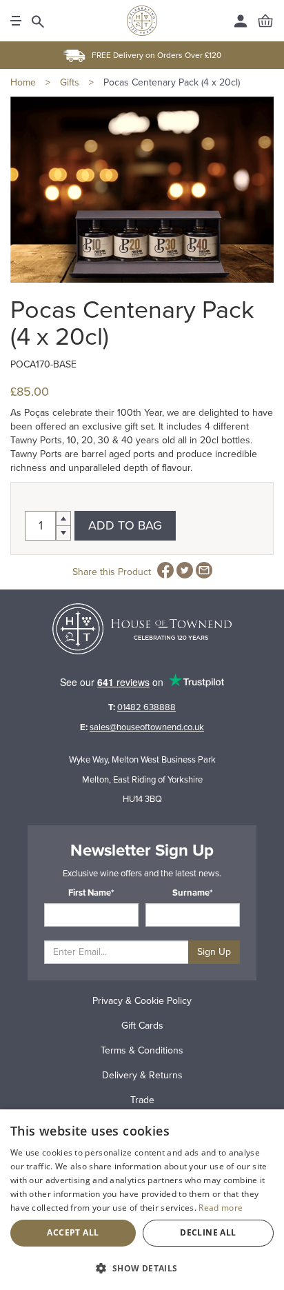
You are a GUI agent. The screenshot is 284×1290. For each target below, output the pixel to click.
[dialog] (142, 1199)
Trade (142, 1100)
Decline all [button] (208, 1232)
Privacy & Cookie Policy (142, 1001)
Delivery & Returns (142, 1075)
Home (23, 82)
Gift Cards (142, 1025)
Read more (221, 1207)
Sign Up (214, 952)
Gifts (69, 82)
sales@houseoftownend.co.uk (147, 727)
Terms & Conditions (142, 1050)
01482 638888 (146, 707)
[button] (142, 1267)
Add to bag (125, 525)
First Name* (91, 892)
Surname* (192, 892)
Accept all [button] (73, 1232)
